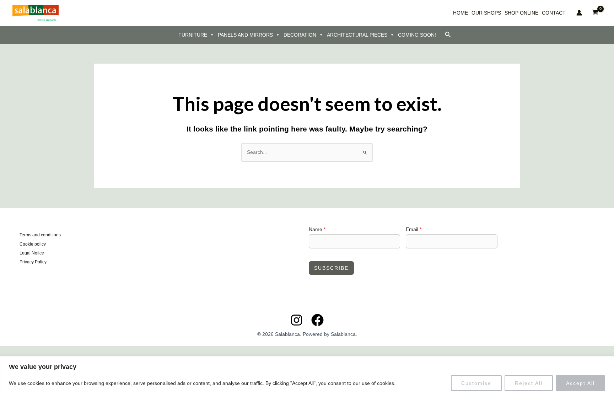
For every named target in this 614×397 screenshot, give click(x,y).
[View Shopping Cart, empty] (595, 13)
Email (413, 229)
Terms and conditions (40, 234)
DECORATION (300, 35)
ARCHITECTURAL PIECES (357, 35)
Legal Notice (32, 253)
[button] (448, 34)
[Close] (606, 362)
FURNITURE (192, 35)
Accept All (580, 383)
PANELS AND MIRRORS (245, 35)
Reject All (529, 383)
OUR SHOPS (486, 13)
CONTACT (554, 13)
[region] (307, 376)
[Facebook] (317, 320)
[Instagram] (296, 320)
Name (317, 229)
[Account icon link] (579, 13)
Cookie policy (33, 244)
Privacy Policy (33, 261)
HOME (460, 13)
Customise (476, 383)
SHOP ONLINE (521, 13)
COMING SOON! (417, 35)
